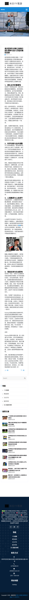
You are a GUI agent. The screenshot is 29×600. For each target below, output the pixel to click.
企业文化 (6, 397)
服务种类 (6, 401)
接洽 (8, 405)
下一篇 (22, 370)
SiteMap (14, 584)
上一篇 (6, 370)
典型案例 (6, 394)
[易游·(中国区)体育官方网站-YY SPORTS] (14, 3)
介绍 (6, 390)
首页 (11, 25)
